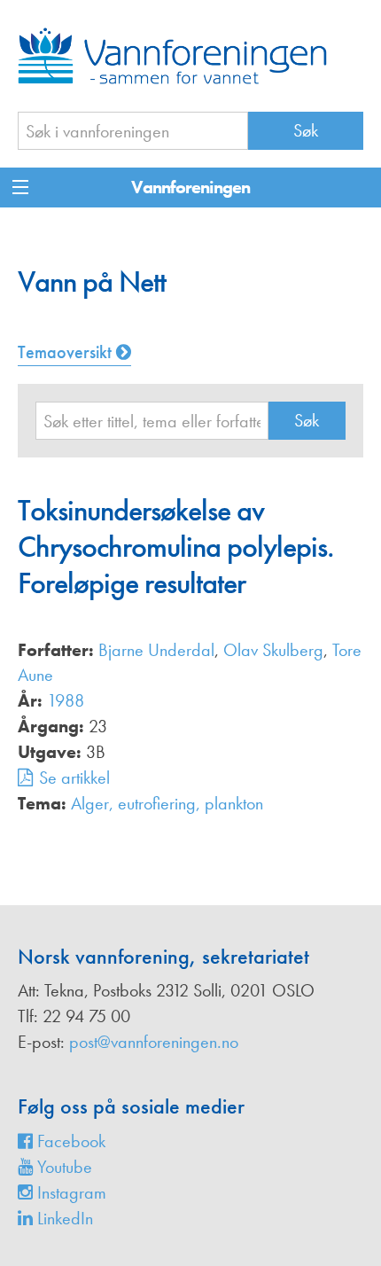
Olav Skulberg (273, 649)
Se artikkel (74, 777)
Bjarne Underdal (156, 649)
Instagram (69, 1192)
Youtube (62, 1166)
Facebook (69, 1141)
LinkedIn (63, 1218)
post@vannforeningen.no (153, 1041)
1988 (65, 700)
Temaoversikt (67, 351)
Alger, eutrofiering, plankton (167, 803)
